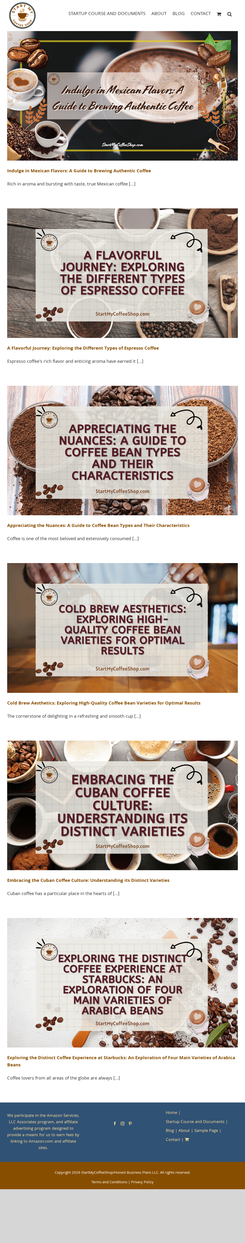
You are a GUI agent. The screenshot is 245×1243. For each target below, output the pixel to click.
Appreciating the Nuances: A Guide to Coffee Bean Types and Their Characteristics (98, 526)
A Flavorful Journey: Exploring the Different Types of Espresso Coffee (83, 349)
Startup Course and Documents (195, 1122)
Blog (170, 1131)
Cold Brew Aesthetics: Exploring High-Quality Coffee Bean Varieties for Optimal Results (103, 703)
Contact (173, 1140)
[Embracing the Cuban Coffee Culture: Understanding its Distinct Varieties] (122, 805)
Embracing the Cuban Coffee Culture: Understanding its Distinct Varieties (88, 881)
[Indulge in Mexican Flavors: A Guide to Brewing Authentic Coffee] (122, 96)
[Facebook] (115, 1123)
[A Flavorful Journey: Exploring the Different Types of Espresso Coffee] (122, 273)
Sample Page (206, 1131)
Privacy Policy (142, 1182)
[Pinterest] (130, 1123)
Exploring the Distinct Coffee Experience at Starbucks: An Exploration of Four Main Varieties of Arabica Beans (121, 1061)
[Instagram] (122, 1123)
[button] (229, 13)
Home (171, 1113)
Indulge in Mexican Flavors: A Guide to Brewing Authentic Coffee (79, 171)
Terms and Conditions (109, 1182)
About (184, 1131)
